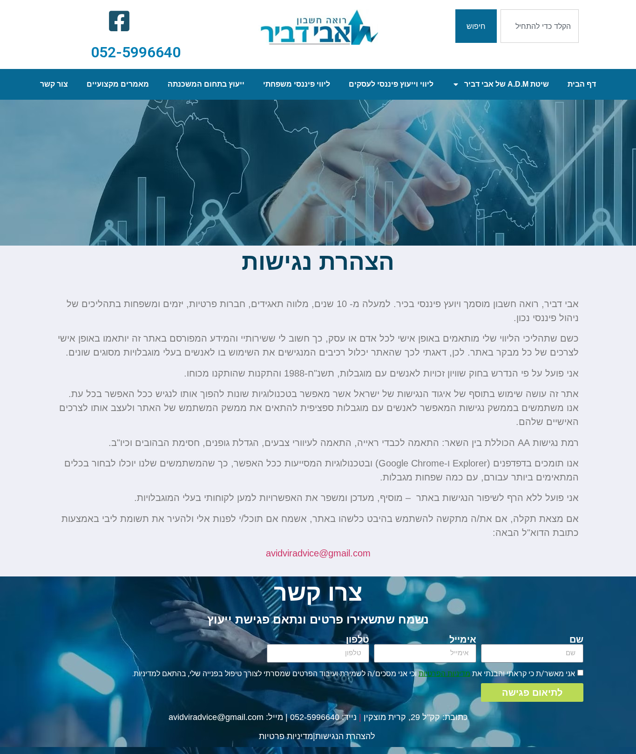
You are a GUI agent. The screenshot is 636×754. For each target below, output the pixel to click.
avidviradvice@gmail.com (216, 717)
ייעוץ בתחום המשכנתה (206, 84)
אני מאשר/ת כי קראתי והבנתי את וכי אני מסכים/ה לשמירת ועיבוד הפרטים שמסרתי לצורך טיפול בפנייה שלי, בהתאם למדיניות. (353, 673)
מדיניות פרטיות (286, 736)
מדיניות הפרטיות (444, 673)
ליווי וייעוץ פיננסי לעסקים (391, 84)
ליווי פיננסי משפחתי (296, 84)
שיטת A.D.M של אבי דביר (506, 84)
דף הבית (582, 84)
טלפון (357, 639)
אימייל (462, 639)
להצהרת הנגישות (345, 736)
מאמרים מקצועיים (118, 84)
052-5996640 (136, 52)
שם (576, 639)
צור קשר (54, 84)
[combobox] (540, 26)
